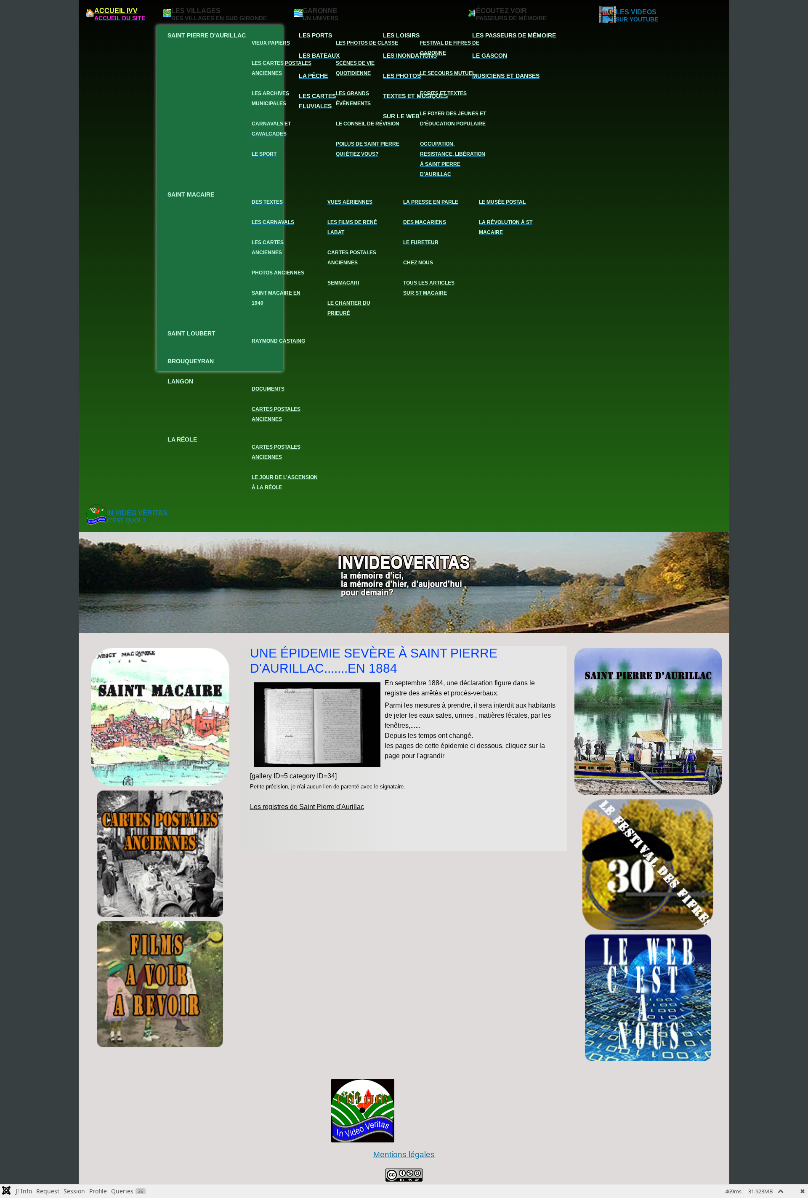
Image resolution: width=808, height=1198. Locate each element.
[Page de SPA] (648, 721)
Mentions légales (404, 1154)
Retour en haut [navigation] (779, 1161)
